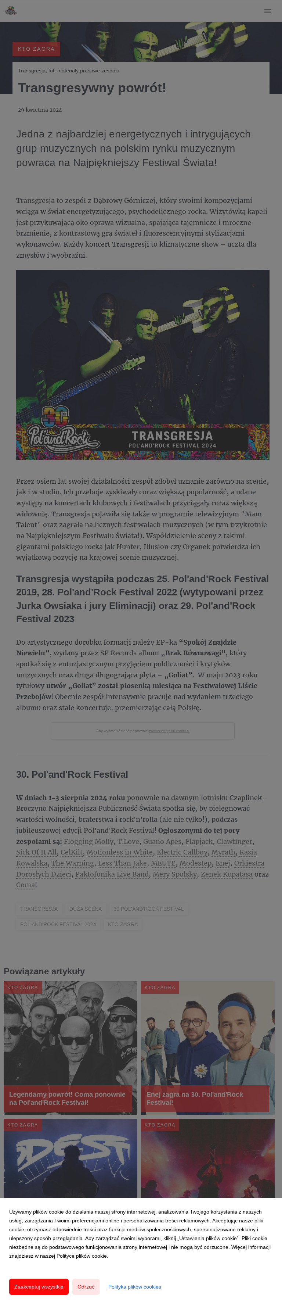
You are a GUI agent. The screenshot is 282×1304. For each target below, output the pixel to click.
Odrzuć (85, 1287)
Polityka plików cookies (134, 1287)
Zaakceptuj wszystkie (39, 1287)
